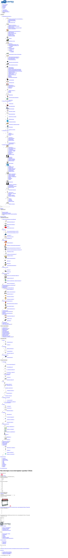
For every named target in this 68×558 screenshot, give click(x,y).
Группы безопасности (12, 59)
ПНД (9, 21)
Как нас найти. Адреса (6, 533)
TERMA (3, 463)
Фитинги (10, 43)
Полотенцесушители (12, 189)
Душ (10, 165)
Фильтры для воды (12, 129)
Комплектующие (11, 140)
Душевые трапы (11, 73)
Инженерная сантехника (6, 530)
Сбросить (2, 493)
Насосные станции (12, 111)
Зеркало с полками (11, 175)
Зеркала (9, 179)
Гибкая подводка (11, 26)
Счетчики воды (11, 82)
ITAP (3, 462)
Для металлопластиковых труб (13, 45)
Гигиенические (11, 170)
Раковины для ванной (12, 184)
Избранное (4, 543)
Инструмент (11, 85)
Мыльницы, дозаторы (12, 193)
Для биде (9, 153)
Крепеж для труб (12, 90)
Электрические (11, 143)
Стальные (10, 199)
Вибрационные (11, 119)
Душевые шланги (11, 171)
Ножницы (10, 87)
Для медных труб (11, 48)
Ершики (9, 194)
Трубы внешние (11, 68)
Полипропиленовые (11, 19)
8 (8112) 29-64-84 (6, 551)
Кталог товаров (5, 4)
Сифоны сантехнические (12, 72)
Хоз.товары (11, 100)
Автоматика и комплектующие (14, 124)
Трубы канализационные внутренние (14, 70)
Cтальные (12, 51)
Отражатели (11, 181)
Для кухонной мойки (12, 148)
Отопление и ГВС (5, 529)
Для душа (10, 151)
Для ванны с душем (11, 150)
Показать (5, 493)
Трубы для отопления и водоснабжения (15, 18)
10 (2, 490)
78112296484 (4, 9)
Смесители (11, 147)
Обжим (11, 46)
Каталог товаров (3, 216)
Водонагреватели (12, 142)
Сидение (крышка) (11, 158)
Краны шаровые (11, 32)
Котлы (10, 133)
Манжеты (10, 76)
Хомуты (9, 92)
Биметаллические (11, 138)
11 (2, 491)
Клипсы (9, 91)
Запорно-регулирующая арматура (14, 31)
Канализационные (5, 332)
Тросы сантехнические (12, 74)
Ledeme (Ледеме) (5, 460)
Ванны (10, 198)
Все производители (3, 468)
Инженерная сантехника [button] (6, 16)
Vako (3, 461)
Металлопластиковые (12, 20)
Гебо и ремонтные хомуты (13, 64)
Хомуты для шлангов (12, 28)
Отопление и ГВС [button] (5, 130)
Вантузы (9, 75)
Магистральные (11, 108)
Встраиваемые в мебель (12, 186)
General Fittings (4, 459)
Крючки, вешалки (11, 195)
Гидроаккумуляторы (12, 121)
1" (2, 480)
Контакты (4, 6)
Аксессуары (11, 192)
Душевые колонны (11, 169)
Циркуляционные (12, 106)
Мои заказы (4, 541)
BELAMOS (4, 464)
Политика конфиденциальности (7, 538)
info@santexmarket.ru (5, 11)
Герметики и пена (5, 323)
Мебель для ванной (12, 173)
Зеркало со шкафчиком (12, 176)
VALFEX (4, 458)
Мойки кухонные (5, 442)
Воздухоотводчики (11, 58)
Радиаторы (11, 137)
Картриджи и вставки (12, 116)
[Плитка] (0, 497)
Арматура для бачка (11, 159)
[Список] (1, 497)
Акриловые (10, 200)
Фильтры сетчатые (11, 34)
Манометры (11, 94)
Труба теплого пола (11, 22)
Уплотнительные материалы (13, 97)
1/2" (3, 478)
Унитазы (3, 412)
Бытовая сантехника (5, 528)
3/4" (3, 479)
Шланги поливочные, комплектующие (15, 27)
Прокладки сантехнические (13, 62)
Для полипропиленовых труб (13, 44)
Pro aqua (3, 465)
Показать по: (2, 496)
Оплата (3, 8)
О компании (4, 5)
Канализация (11, 67)
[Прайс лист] (2, 497)
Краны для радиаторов (12, 33)
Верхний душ (10, 167)
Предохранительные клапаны (13, 57)
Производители (3, 456)
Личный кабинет (3, 539)
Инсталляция (11, 163)
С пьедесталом (10, 185)
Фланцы (10, 38)
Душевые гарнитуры (11, 168)
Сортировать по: (3, 495)
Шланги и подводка (12, 25)
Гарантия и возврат (5, 537)
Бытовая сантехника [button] (5, 144)
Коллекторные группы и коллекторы (15, 54)
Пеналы (9, 177)
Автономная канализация (12, 77)
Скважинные (11, 103)
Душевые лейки (11, 166)
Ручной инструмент (11, 86)
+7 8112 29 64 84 (5, 10)
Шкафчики (10, 178)
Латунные (12, 50)
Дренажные (4, 330)
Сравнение (4, 542)
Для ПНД (10, 47)
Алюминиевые (10, 139)
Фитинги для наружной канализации (14, 69)
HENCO (3, 466)
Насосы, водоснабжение (6, 527)
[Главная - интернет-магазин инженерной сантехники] (7, 2)
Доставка (4, 7)
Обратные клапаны (11, 35)
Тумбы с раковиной (11, 174)
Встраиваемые (10, 152)
